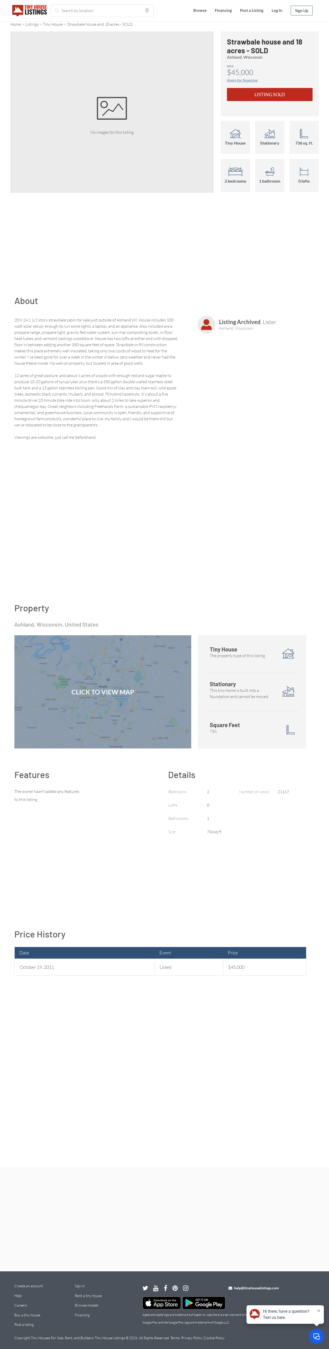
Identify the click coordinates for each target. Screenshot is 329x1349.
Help (18, 1295)
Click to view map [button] (102, 692)
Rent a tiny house (88, 1295)
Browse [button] (200, 10)
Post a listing (24, 1324)
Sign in (80, 1286)
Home (15, 24)
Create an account (28, 1286)
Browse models (86, 1305)
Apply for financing (242, 80)
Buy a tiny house (27, 1315)
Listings (32, 24)
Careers (20, 1305)
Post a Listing (251, 10)
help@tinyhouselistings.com (256, 1288)
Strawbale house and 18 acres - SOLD (100, 24)
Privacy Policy (191, 1338)
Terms (175, 1338)
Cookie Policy (214, 1338)
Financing (223, 10)
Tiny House (53, 24)
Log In (277, 10)
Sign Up (301, 10)
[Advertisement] (164, 247)
